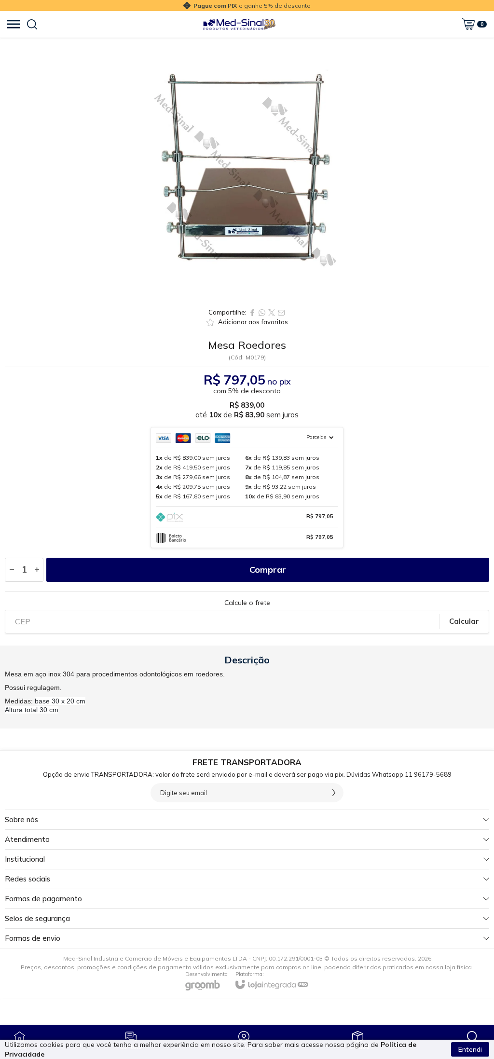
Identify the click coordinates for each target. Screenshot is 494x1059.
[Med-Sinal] (239, 24)
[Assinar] (333, 792)
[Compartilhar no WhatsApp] (262, 312)
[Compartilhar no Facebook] (252, 312)
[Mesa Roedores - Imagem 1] (247, 170)
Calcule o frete (247, 602)
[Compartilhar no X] (271, 312)
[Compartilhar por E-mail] (281, 312)
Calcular (464, 621)
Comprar (267, 569)
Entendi (470, 1049)
